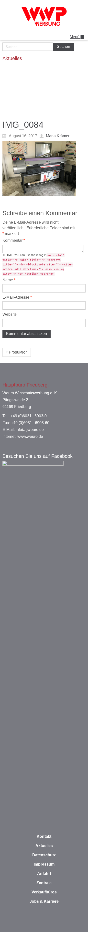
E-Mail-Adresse (17, 297)
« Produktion (17, 352)
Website (9, 314)
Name (8, 280)
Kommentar (13, 240)
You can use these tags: (37, 264)
